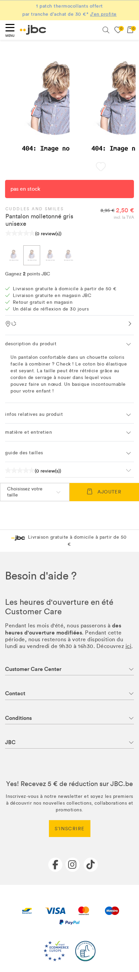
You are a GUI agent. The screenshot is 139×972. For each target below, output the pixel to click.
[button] (101, 167)
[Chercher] (106, 30)
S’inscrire (70, 829)
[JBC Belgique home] (33, 29)
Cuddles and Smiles (34, 209)
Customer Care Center (33, 669)
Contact (15, 693)
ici (129, 646)
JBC (10, 742)
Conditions (18, 718)
